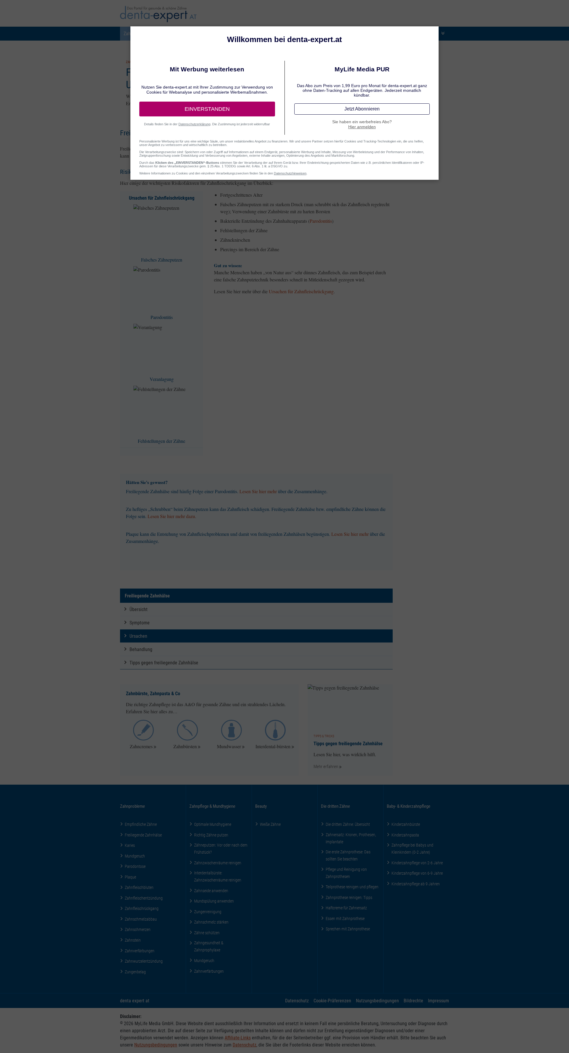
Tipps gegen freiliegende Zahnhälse (164, 662)
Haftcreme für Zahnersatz (346, 908)
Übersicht (139, 609)
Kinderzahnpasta (405, 835)
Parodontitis (321, 221)
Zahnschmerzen (138, 929)
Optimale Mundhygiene (212, 824)
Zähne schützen (207, 932)
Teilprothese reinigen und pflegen (352, 886)
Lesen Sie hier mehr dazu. (172, 516)
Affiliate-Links (238, 1037)
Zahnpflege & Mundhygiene (212, 806)
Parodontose (135, 866)
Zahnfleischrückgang (142, 908)
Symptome (140, 622)
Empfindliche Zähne (141, 824)
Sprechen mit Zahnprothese (348, 929)
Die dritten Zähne (335, 806)
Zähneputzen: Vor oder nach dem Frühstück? (220, 848)
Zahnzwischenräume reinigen (217, 863)
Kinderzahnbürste (405, 824)
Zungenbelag (135, 972)
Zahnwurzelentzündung (144, 961)
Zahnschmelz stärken (211, 922)
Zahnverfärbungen (139, 950)
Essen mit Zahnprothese (345, 918)
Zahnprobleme (132, 806)
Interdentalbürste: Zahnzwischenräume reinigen (217, 876)
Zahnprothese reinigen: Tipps (349, 897)
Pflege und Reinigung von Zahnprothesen (346, 872)
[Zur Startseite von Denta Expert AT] (158, 14)
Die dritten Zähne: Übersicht (348, 824)
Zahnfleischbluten (139, 887)
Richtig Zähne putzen (211, 835)
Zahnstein (133, 940)
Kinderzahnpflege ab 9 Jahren (415, 884)
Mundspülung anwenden (214, 901)
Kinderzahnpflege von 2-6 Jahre (417, 863)
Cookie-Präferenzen (332, 1000)
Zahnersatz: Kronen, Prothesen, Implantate (351, 838)
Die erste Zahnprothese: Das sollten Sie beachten (348, 855)
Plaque (130, 877)
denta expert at (134, 1000)
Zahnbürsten (185, 746)
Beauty (261, 806)
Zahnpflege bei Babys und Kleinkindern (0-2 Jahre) (412, 848)
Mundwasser (229, 746)
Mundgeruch (135, 856)
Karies (130, 845)
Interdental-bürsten (272, 746)
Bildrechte (413, 1000)
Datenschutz (297, 1000)
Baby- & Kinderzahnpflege (408, 806)
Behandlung (141, 649)
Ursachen (138, 636)
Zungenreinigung (207, 911)
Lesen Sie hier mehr (258, 491)
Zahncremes (141, 746)
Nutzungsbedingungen (377, 1000)
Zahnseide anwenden (211, 890)
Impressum (438, 1000)
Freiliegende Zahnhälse (147, 595)
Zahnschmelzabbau (141, 919)
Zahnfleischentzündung (144, 898)
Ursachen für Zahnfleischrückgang (301, 291)
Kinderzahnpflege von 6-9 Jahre (417, 873)
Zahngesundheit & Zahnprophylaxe (208, 946)
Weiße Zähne (270, 824)
